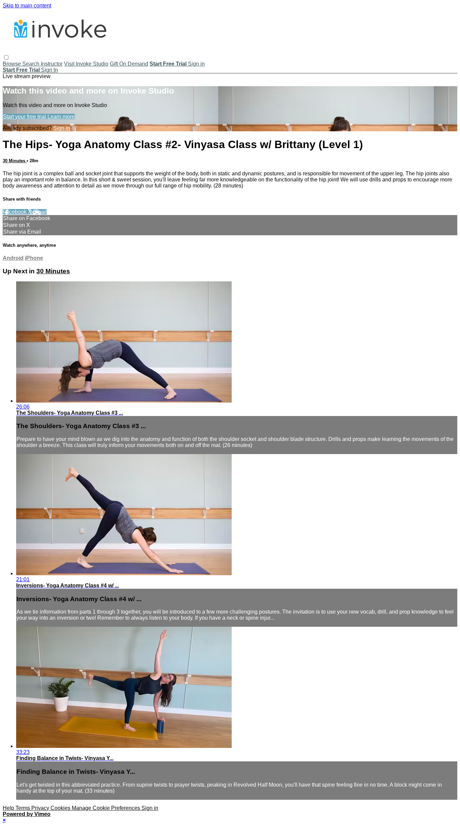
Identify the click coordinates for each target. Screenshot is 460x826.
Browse (12, 64)
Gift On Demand (129, 64)
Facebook (15, 212)
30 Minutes (15, 160)
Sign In (49, 70)
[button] (6, 57)
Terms (23, 808)
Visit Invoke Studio (86, 64)
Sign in (196, 64)
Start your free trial (25, 116)
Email (40, 212)
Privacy (41, 808)
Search (31, 64)
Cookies (61, 808)
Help (9, 808)
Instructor (52, 64)
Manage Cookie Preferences (106, 808)
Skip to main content (27, 5)
